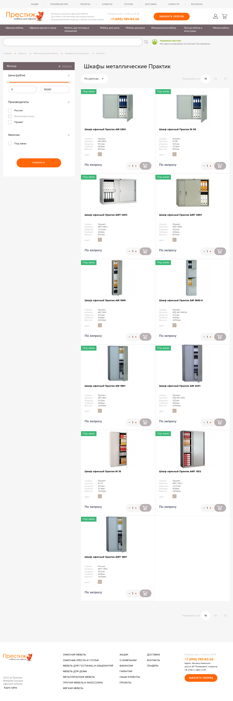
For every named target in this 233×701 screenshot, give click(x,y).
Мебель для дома (109, 27)
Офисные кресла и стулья (42, 27)
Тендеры (152, 665)
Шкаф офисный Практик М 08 (177, 129)
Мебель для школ (135, 27)
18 (205, 78)
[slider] (8, 82)
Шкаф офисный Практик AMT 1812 (180, 471)
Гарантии (126, 671)
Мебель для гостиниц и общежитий (76, 29)
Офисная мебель (14, 27)
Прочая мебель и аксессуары (193, 29)
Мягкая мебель (221, 27)
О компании (128, 660)
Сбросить (67, 66)
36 (215, 78)
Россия (18, 110)
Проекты (85, 4)
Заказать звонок (171, 16)
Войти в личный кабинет (215, 16)
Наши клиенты (130, 677)
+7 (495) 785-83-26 (124, 19)
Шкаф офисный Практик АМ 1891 (105, 385)
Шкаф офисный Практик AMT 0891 (180, 214)
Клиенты (107, 4)
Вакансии (126, 665)
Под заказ (20, 143)
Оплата (128, 4)
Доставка (151, 4)
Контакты (196, 4)
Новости (174, 4)
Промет (18, 122)
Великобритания (24, 116)
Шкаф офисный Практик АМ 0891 (105, 129)
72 (225, 78)
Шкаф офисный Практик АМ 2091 (179, 385)
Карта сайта (10, 687)
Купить (145, 166)
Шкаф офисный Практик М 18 (103, 471)
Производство (59, 4)
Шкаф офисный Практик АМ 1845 (105, 300)
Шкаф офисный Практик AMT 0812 (106, 214)
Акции (34, 4)
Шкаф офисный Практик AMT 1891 (106, 556)
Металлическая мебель (163, 27)
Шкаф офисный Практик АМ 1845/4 (181, 300)
